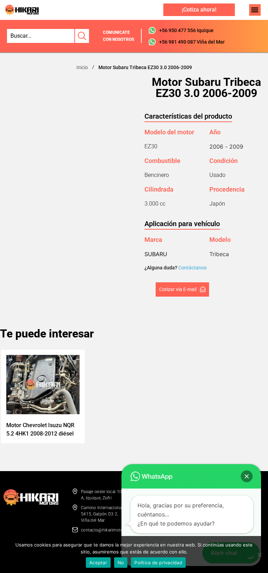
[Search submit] (81, 36)
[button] (255, 10)
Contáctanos (192, 267)
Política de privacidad (158, 562)
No (121, 562)
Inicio (82, 67)
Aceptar (98, 562)
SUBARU (155, 254)
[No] (259, 554)
